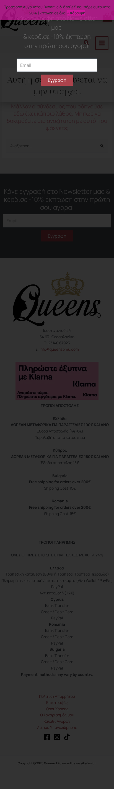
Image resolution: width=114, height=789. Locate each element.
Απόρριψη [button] (76, 13)
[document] (57, 394)
